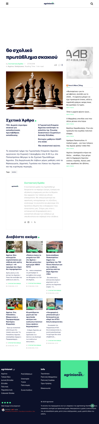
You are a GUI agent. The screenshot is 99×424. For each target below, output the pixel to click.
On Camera (32, 250)
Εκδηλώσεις (19, 66)
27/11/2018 (31, 64)
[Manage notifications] (92, 406)
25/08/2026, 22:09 (52, 293)
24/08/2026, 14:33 (32, 348)
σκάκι (14, 172)
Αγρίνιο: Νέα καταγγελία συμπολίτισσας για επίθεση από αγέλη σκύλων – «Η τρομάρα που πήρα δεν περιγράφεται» (14, 262)
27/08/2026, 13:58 (32, 286)
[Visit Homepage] (49, 3)
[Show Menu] (7, 3)
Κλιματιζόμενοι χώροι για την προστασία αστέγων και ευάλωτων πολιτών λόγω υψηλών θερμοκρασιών (34, 319)
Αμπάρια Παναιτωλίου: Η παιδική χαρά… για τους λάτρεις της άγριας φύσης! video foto (79, 143)
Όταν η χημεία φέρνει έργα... (78, 112)
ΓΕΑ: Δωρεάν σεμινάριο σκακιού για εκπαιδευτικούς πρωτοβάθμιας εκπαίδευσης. (16, 130)
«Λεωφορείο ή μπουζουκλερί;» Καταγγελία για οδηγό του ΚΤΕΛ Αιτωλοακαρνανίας (54, 317)
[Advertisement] (49, 25)
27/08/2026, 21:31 (12, 286)
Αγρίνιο (11, 66)
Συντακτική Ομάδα (15, 64)
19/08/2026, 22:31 (52, 343)
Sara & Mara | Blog (75, 85)
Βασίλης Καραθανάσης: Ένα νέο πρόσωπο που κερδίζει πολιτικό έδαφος (79, 131)
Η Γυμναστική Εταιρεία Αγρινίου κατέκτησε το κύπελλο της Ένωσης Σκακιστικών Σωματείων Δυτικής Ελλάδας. (49, 130)
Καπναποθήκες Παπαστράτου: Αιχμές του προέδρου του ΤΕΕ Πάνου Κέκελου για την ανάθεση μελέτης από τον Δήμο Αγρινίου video (54, 264)
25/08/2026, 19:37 (12, 345)
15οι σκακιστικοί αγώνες (49, 146)
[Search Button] (92, 3)
